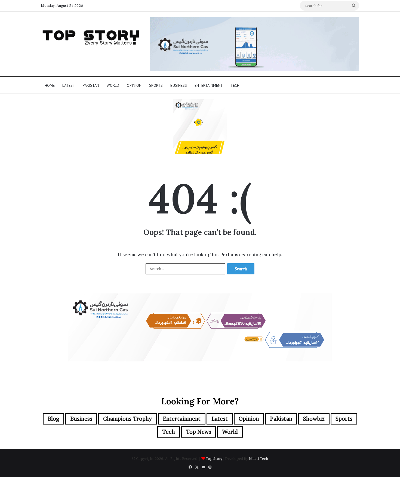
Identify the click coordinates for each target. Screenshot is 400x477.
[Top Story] (91, 36)
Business (178, 85)
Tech (234, 85)
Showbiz (314, 419)
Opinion (134, 85)
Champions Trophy (127, 419)
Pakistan (91, 85)
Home (50, 85)
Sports (156, 85)
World (113, 85)
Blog (53, 419)
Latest (68, 85)
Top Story (214, 458)
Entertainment (209, 85)
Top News (198, 432)
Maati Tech (258, 458)
